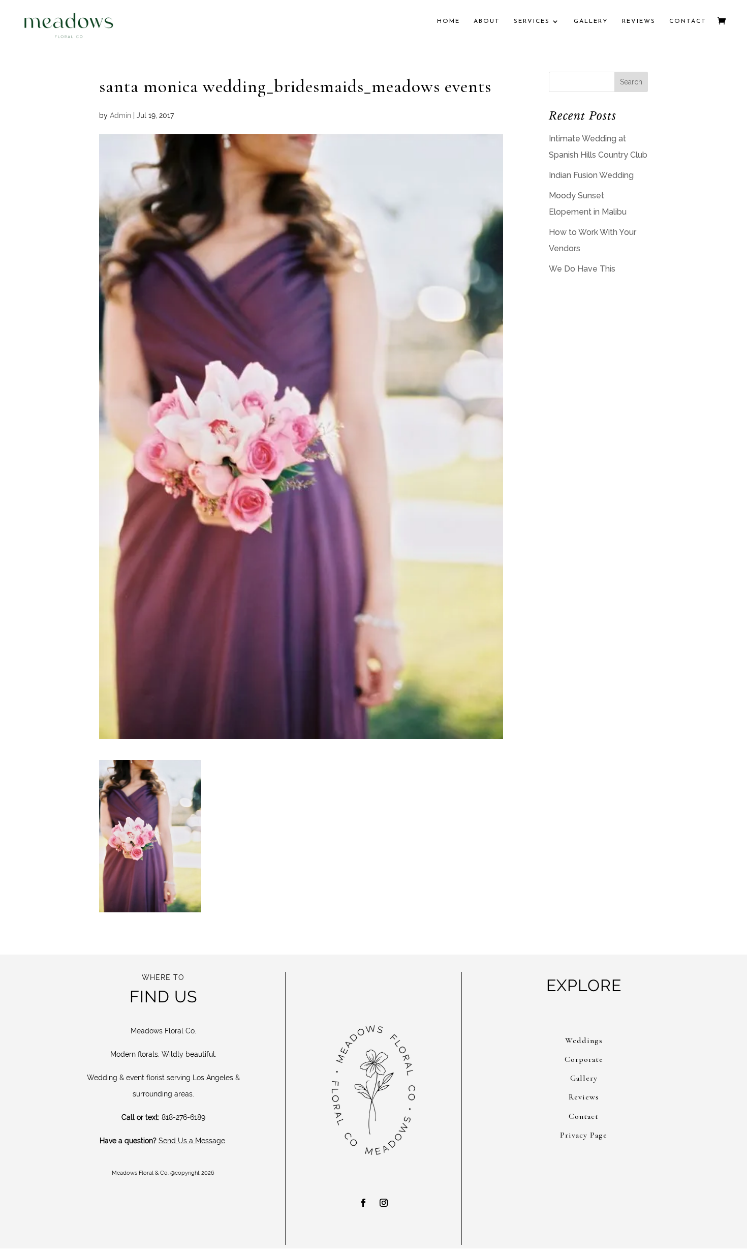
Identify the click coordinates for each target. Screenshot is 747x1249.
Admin (120, 115)
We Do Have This (582, 269)
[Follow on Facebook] (363, 1203)
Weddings (584, 1040)
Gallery (591, 21)
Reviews (639, 21)
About (487, 21)
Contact (687, 21)
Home (448, 21)
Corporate (584, 1059)
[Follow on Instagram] (384, 1203)
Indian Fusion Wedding (591, 175)
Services (532, 21)
